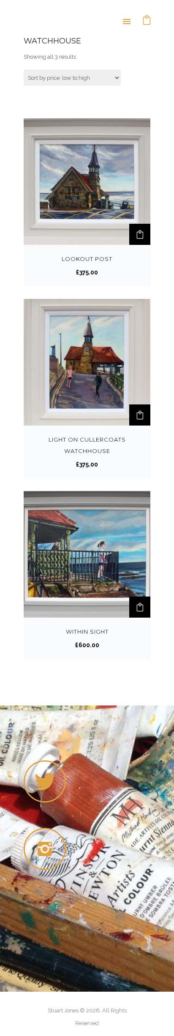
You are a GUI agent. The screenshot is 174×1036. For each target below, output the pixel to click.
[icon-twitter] (45, 781)
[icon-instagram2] (47, 849)
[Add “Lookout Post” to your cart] (139, 234)
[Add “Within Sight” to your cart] (139, 607)
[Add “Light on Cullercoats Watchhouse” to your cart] (139, 415)
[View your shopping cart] (147, 21)
